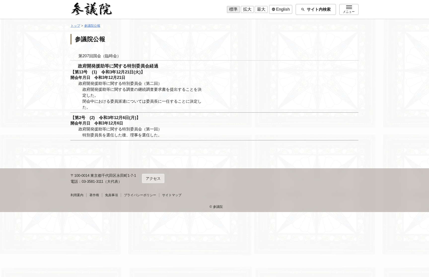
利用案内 (77, 195)
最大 (261, 9)
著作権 (94, 195)
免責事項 (111, 195)
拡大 (247, 9)
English (281, 9)
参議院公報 (92, 26)
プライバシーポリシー (140, 195)
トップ (75, 26)
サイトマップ (171, 195)
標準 (233, 9)
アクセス (153, 178)
